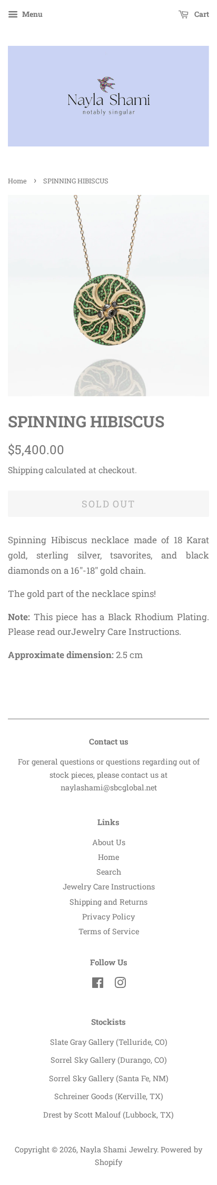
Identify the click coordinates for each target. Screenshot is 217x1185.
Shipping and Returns (108, 902)
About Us (108, 842)
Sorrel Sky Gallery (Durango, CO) (109, 1060)
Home (17, 181)
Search (108, 872)
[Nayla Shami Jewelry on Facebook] (98, 985)
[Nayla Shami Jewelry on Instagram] (120, 985)
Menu (32, 14)
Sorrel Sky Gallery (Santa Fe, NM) (109, 1078)
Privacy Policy (108, 917)
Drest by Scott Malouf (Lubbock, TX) (108, 1115)
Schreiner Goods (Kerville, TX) (108, 1096)
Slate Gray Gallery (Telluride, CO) (108, 1042)
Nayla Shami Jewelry (118, 1149)
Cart (201, 14)
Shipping (25, 469)
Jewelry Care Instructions (109, 887)
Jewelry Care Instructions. (126, 631)
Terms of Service (108, 931)
